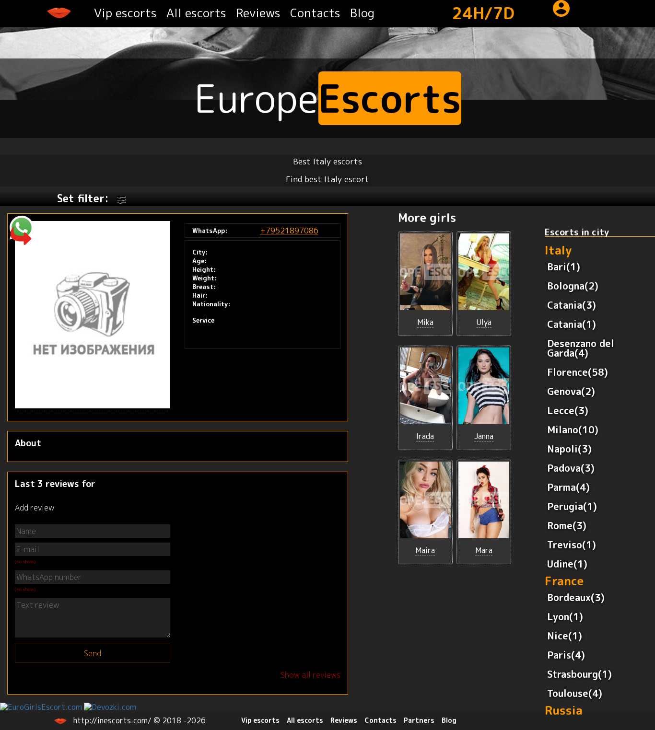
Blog (362, 12)
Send (92, 653)
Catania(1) (571, 324)
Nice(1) (564, 635)
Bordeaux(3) (576, 597)
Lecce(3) (567, 410)
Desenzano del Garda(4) (580, 347)
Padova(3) (571, 468)
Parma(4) (568, 487)
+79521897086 (289, 230)
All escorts (196, 12)
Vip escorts (125, 12)
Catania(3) (571, 305)
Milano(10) (572, 429)
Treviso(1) (571, 544)
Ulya (484, 322)
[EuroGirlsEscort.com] (41, 706)
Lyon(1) (565, 616)
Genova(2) (571, 391)
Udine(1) (567, 563)
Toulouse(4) (574, 693)
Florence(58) (577, 372)
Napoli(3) (569, 448)
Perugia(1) (572, 506)
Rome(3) (566, 525)
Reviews (258, 12)
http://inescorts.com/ (113, 720)
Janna (483, 436)
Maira (425, 550)
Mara (483, 550)
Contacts (315, 12)
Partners (419, 720)
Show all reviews (310, 675)
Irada (425, 436)
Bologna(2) (572, 285)
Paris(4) (566, 654)
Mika (425, 322)
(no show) (25, 561)
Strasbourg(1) (579, 674)
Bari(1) (563, 266)
